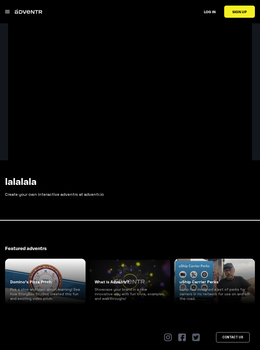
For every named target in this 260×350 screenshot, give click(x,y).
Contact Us (232, 337)
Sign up (239, 11)
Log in (210, 11)
